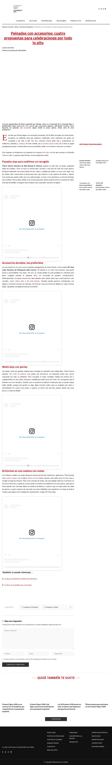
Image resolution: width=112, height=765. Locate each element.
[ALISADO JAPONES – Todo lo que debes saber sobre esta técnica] (86, 153)
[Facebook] (99, 8)
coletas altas (19, 281)
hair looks (45, 152)
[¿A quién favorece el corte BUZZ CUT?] (103, 153)
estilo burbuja (34, 281)
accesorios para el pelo (49, 143)
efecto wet (31, 478)
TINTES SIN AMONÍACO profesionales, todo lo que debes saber (102, 186)
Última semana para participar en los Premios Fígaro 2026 (96, 705)
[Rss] (105, 8)
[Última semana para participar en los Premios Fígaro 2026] (97, 692)
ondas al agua (11, 478)
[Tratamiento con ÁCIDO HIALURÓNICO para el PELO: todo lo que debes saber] (86, 175)
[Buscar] (108, 21)
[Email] (70, 607)
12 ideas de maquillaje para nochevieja (18, 585)
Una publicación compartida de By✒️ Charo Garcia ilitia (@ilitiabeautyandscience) (32, 257)
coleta (64, 171)
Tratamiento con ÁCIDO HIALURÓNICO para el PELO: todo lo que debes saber (85, 186)
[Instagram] (103, 8)
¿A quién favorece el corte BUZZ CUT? (102, 162)
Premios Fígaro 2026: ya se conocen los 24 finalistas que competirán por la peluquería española (13, 708)
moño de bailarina (19, 374)
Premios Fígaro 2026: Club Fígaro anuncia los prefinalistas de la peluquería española (42, 706)
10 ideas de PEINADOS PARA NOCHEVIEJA (20, 579)
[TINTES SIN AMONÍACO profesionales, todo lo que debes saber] (103, 175)
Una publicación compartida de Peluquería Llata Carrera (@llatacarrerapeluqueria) (31, 361)
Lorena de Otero (8, 47)
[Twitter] (101, 8)
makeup (22, 143)
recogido (24, 169)
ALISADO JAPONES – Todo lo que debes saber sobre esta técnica (85, 164)
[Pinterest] (64, 607)
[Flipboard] (107, 8)
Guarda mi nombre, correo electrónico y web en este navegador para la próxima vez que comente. (30, 659)
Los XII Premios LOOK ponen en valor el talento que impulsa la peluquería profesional (69, 706)
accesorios (27, 128)
